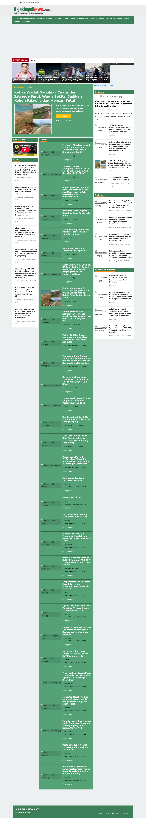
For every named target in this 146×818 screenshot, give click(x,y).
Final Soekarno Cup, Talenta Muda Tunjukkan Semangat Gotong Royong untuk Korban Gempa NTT (76, 724)
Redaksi (100, 813)
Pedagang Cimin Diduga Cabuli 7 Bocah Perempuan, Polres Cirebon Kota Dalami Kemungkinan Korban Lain (76, 359)
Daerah (72, 18)
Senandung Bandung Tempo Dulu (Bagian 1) (73, 479)
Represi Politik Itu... (72, 497)
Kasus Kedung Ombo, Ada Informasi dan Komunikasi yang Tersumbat (75, 231)
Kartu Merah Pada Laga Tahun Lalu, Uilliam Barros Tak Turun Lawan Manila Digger (75, 380)
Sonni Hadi (100, 110)
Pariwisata (26, 21)
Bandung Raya (82, 18)
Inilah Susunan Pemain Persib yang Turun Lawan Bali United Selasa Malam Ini (73, 79)
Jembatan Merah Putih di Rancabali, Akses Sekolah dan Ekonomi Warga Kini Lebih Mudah (75, 700)
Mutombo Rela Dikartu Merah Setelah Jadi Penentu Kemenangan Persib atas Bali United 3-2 (48, 78)
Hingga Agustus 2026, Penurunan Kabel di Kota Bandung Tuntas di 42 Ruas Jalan (76, 537)
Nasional (93, 18)
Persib (126, 18)
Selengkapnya (63, 116)
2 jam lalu (110, 110)
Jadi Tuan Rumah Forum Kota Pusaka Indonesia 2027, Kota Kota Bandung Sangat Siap (75, 439)
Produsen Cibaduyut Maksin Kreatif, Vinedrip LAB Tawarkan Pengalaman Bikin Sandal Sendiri (76, 148)
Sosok (101, 18)
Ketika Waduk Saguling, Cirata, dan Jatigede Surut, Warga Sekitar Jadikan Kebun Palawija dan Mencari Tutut (48, 96)
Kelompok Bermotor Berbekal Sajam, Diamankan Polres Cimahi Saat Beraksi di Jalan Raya (97, 78)
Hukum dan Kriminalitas (26, 18)
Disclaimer (125, 813)
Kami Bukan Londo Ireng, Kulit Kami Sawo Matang (75, 515)
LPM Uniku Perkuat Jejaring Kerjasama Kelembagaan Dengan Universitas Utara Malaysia (76, 631)
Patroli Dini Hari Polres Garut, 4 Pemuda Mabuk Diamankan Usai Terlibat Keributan (74, 338)
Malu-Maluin (110, 18)
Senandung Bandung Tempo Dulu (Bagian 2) (74, 249)
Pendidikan (67, 638)
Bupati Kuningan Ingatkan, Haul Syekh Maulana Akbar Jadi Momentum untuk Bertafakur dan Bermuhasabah (75, 192)
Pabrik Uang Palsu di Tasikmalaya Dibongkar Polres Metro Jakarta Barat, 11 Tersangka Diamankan (76, 460)
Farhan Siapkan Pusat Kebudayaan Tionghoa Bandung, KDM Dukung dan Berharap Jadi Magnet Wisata (76, 316)
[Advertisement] (73, 40)
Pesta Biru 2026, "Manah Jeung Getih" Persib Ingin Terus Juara (75, 747)
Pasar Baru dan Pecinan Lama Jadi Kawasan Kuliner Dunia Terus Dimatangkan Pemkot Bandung (76, 770)
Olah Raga (58, 18)
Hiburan (49, 18)
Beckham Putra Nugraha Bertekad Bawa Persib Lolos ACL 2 (76, 213)
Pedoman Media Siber (112, 813)
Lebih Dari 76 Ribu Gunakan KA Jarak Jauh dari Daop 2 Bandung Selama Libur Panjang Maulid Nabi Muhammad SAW (76, 269)
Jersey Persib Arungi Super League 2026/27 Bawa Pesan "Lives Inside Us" (76, 400)
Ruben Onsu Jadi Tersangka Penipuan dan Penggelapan (24, 80)
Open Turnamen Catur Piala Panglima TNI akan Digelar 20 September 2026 (76, 608)
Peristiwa (40, 18)
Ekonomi (17, 21)
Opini (66, 18)
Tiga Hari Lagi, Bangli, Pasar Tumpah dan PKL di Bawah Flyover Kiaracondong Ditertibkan (76, 676)
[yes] (132, 2)
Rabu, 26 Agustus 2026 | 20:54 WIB (30, 2)
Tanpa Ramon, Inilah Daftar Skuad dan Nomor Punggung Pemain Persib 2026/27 (76, 585)
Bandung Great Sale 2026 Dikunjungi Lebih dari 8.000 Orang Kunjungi (76, 419)
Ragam (119, 18)
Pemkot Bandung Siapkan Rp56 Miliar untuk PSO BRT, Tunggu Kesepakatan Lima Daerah (76, 561)
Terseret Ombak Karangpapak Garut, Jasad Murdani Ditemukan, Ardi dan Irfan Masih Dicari (75, 169)
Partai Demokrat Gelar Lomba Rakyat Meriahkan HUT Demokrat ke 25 (75, 653)
